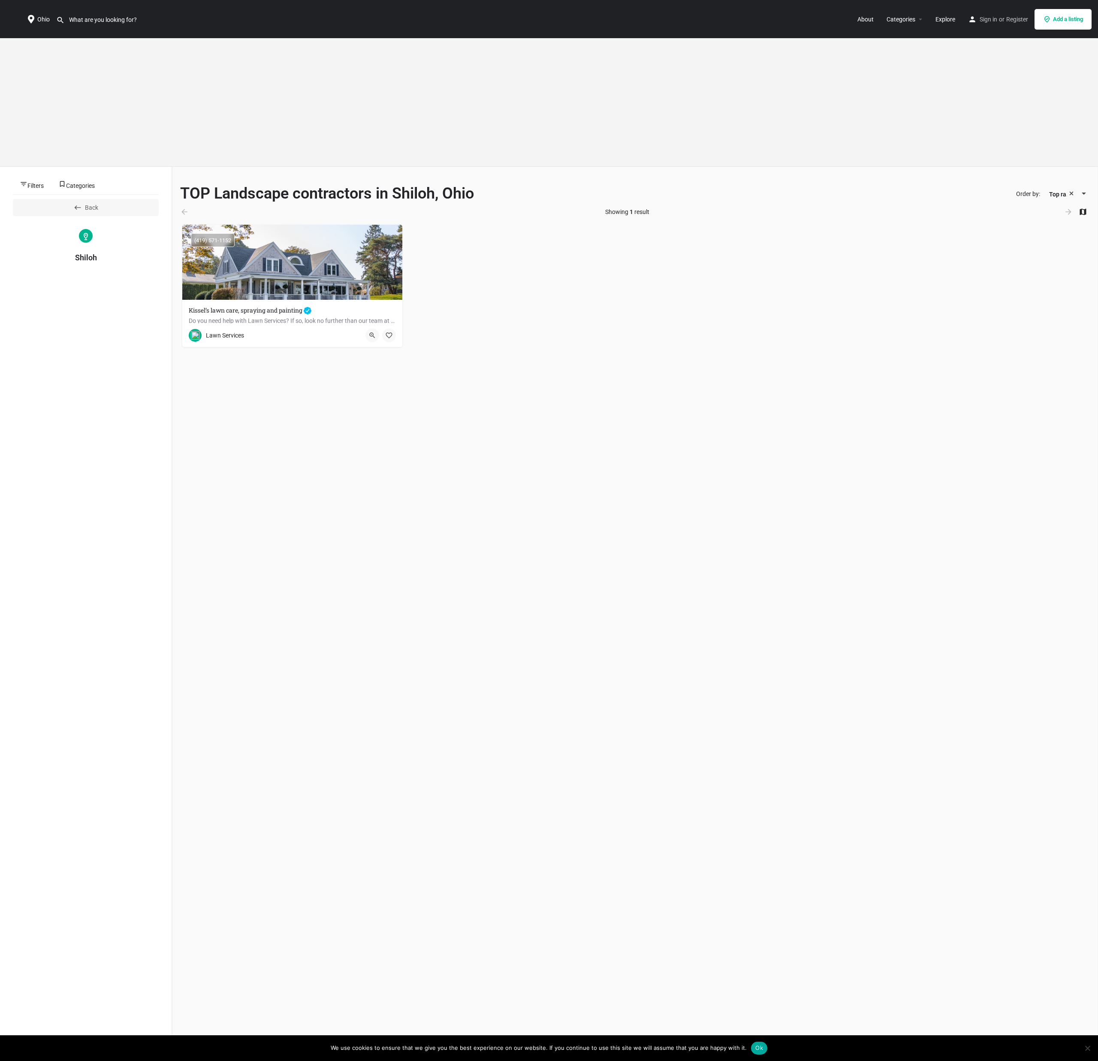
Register (1017, 19)
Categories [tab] (80, 185)
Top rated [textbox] (1062, 194)
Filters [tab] (35, 185)
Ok (759, 1047)
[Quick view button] (372, 335)
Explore (945, 19)
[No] (1087, 1048)
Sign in (988, 19)
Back (91, 207)
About (865, 19)
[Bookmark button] (389, 335)
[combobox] (1064, 194)
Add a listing (1068, 19)
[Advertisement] (549, 102)
